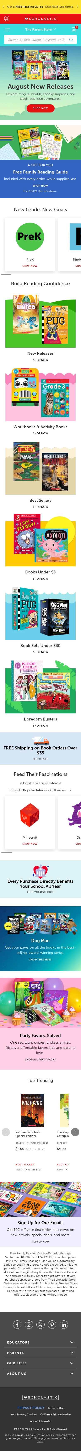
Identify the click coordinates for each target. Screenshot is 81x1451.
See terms (66, 7)
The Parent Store (39, 29)
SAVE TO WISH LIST (29, 1170)
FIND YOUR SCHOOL (40, 892)
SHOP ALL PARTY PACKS (40, 1059)
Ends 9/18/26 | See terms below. (40, 191)
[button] (6, 1132)
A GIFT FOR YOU (40, 165)
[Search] (71, 39)
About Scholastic (40, 1421)
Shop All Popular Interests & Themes (38, 790)
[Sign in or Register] (9, 19)
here (40, 1441)
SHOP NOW (40, 185)
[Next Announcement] (78, 7)
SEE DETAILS (40, 758)
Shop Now (30, 266)
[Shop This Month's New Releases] (40, 65)
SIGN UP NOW (40, 1241)
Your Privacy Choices (24, 1414)
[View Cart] (74, 29)
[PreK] (30, 236)
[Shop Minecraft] (30, 814)
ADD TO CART (25, 1165)
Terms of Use (56, 1408)
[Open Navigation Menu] (7, 30)
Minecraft (30, 837)
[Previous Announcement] (2, 7)
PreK (30, 259)
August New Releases (40, 86)
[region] (40, 1132)
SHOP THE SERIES (40, 959)
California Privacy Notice (55, 1414)
